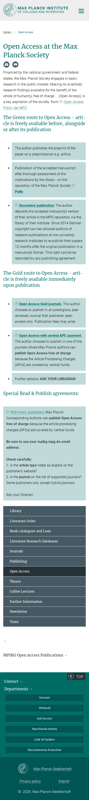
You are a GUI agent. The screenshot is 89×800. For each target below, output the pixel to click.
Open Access (20, 571)
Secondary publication (36, 205)
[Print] (15, 64)
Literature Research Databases (34, 541)
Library (16, 511)
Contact (11, 681)
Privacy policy (30, 781)
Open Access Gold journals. (40, 304)
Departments (16, 689)
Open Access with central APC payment (50, 336)
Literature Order (23, 521)
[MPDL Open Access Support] (44, 643)
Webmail (44, 708)
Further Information (26, 602)
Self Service (44, 718)
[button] (44, 641)
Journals (16, 551)
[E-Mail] (6, 64)
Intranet (44, 697)
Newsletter (18, 612)
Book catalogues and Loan (30, 531)
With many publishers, (27, 412)
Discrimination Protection (44, 750)
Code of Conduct (44, 739)
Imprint (64, 781)
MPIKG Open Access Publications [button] (33, 655)
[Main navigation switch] (81, 11)
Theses (15, 581)
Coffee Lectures (22, 591)
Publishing (18, 561)
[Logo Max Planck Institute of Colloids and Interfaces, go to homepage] (36, 9)
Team (14, 622)
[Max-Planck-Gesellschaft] (25, 769)
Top (79, 676)
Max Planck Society (44, 729)
